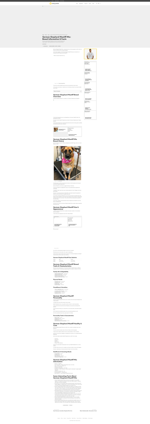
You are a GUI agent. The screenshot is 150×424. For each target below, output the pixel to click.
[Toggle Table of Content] (80, 91)
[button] (96, 3)
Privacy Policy (69, 418)
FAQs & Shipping (85, 418)
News (93, 3)
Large (48, 34)
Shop (77, 3)
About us (59, 418)
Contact (65, 418)
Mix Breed (70, 405)
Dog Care (85, 3)
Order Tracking (90, 418)
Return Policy (74, 418)
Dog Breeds (81, 3)
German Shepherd (65, 405)
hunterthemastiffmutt (62, 83)
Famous (90, 3)
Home (43, 34)
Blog (46, 34)
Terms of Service (79, 418)
